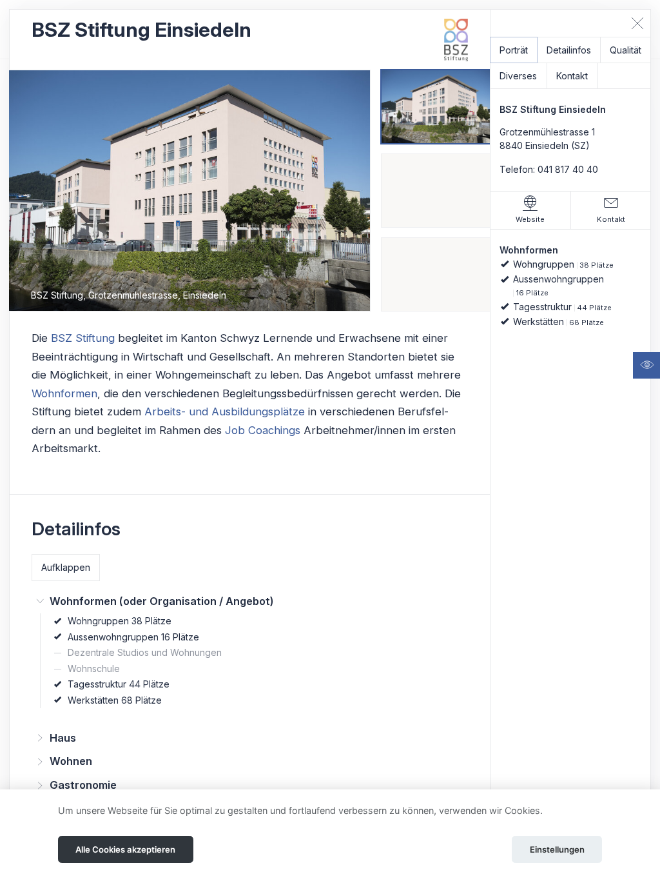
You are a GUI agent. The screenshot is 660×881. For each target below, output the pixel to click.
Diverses (518, 75)
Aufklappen (65, 567)
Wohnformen (64, 393)
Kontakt (572, 75)
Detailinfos (569, 50)
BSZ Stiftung (83, 338)
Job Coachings (262, 430)
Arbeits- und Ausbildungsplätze (224, 411)
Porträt (514, 50)
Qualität (625, 50)
